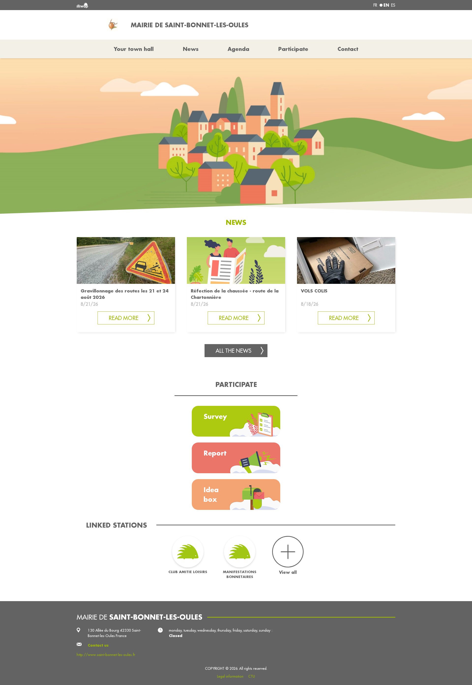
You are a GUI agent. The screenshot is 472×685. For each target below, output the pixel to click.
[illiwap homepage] (141, 5)
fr (375, 5)
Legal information (230, 676)
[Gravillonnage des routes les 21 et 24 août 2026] (126, 260)
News (191, 49)
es (393, 5)
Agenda (238, 49)
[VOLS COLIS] (346, 260)
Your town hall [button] (134, 49)
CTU (251, 676)
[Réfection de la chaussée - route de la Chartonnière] (236, 260)
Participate (293, 49)
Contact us (98, 645)
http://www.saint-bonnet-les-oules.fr (106, 654)
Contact (348, 49)
